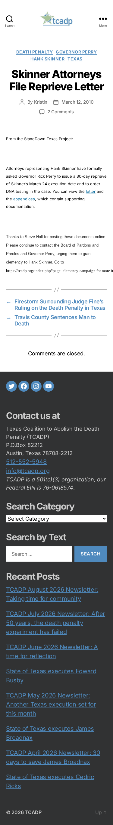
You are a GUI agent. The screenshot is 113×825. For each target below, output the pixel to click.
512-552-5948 (26, 461)
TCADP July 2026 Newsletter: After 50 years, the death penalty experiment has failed (55, 623)
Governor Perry (76, 51)
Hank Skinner (47, 58)
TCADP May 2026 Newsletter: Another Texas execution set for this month (51, 704)
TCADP (33, 812)
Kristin (40, 102)
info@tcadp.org (28, 470)
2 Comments (61, 112)
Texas (75, 58)
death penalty (34, 51)
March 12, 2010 (77, 102)
